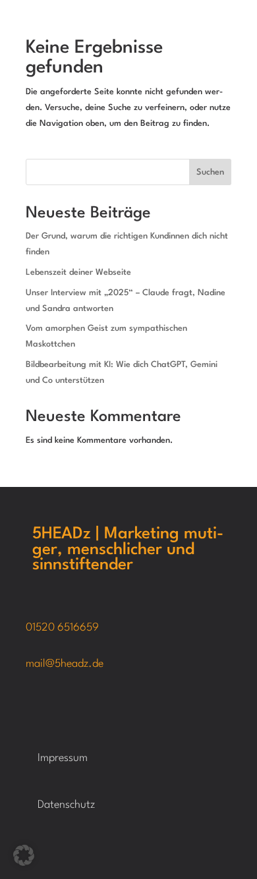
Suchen (210, 172)
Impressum (63, 758)
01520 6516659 (62, 627)
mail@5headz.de (64, 663)
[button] (23, 855)
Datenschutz (66, 804)
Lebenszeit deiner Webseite (78, 272)
